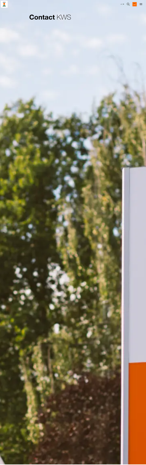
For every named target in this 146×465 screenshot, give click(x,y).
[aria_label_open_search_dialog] (128, 4)
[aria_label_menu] (141, 4)
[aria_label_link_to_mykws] (134, 4)
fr (123, 4)
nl (121, 4)
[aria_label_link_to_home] (4, 4)
